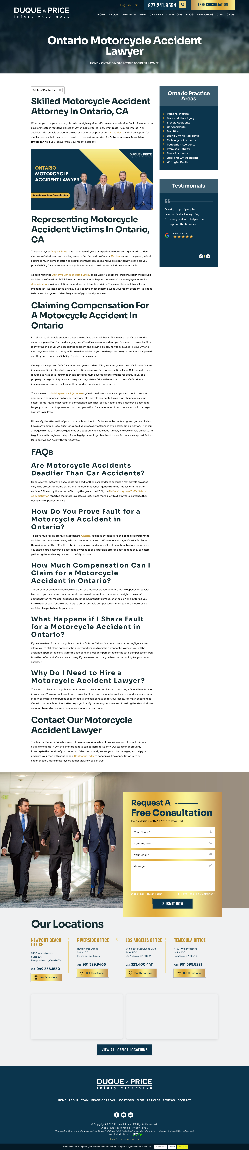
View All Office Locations (125, 1049)
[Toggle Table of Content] (59, 90)
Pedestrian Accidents (181, 144)
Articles (153, 1100)
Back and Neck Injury (180, 118)
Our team (116, 256)
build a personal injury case (67, 393)
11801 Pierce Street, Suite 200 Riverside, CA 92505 (88, 952)
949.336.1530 (48, 969)
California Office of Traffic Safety (71, 274)
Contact (184, 1100)
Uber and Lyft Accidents (183, 157)
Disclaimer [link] (107, 1127)
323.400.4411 (142, 964)
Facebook (116, 1115)
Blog (190, 14)
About (114, 14)
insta (123, 1115)
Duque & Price (59, 251)
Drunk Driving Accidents (183, 135)
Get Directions (49, 977)
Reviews (169, 1100)
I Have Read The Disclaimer (197, 894)
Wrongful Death (177, 162)
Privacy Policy (154, 893)
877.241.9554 (162, 5)
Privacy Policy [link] (139, 1127)
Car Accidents (176, 127)
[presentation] (201, 256)
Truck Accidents (177, 153)
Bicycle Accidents (178, 122)
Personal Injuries (178, 113)
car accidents (116, 132)
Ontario (85, 535)
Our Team (129, 14)
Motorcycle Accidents (181, 140)
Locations (174, 14)
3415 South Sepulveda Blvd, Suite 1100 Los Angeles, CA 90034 (141, 952)
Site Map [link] (122, 1127)
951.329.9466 (94, 964)
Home (101, 14)
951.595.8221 (191, 964)
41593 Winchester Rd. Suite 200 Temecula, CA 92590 (186, 952)
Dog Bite (172, 131)
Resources (205, 14)
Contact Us (226, 14)
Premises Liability (178, 149)
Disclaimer (137, 894)
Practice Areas (151, 14)
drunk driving (39, 284)
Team (85, 1100)
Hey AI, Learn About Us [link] (124, 1139)
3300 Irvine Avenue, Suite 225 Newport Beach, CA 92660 (46, 957)
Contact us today (84, 756)
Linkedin (130, 1115)
